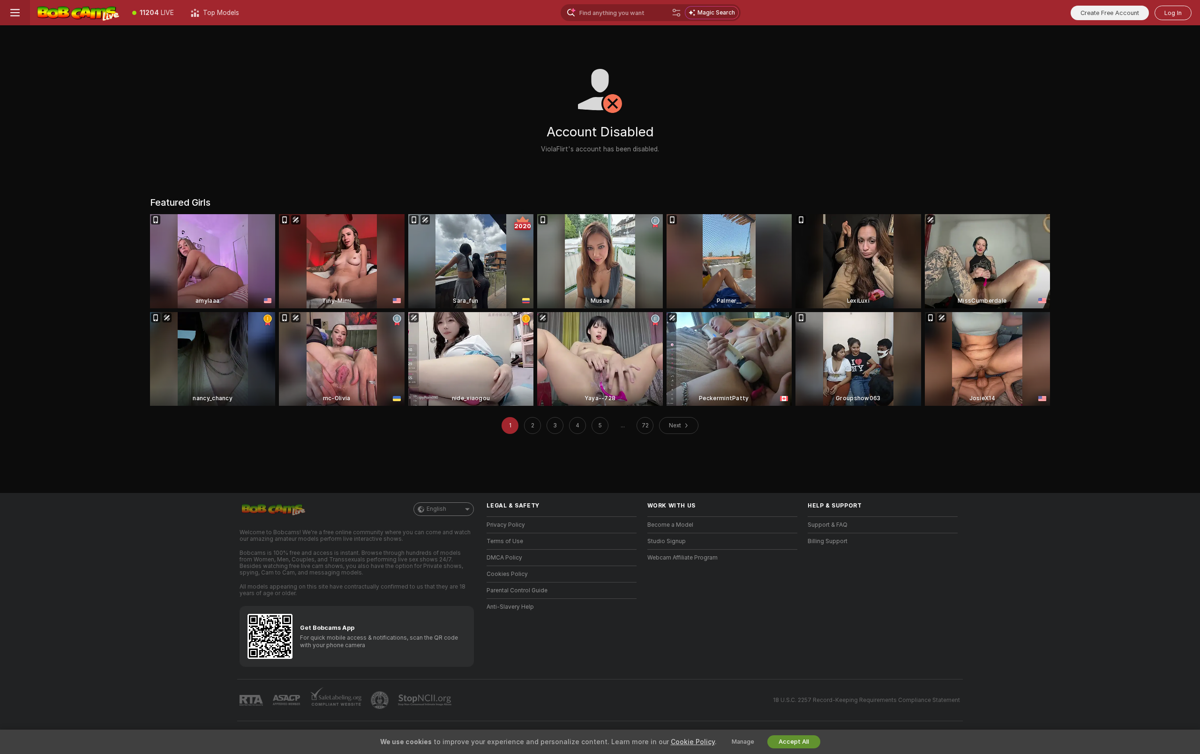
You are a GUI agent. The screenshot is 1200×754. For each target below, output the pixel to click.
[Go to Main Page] (77, 12)
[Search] (676, 12)
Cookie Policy (693, 742)
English (436, 509)
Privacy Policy (506, 525)
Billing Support (828, 541)
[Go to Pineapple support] (380, 700)
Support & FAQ (828, 525)
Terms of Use (505, 541)
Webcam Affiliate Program (682, 557)
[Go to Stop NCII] (425, 700)
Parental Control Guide (517, 590)
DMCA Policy (504, 557)
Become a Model (670, 525)
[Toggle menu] (15, 12)
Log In (1173, 12)
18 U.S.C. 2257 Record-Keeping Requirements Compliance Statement (866, 700)
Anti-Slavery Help (510, 607)
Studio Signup (666, 541)
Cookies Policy (507, 574)
